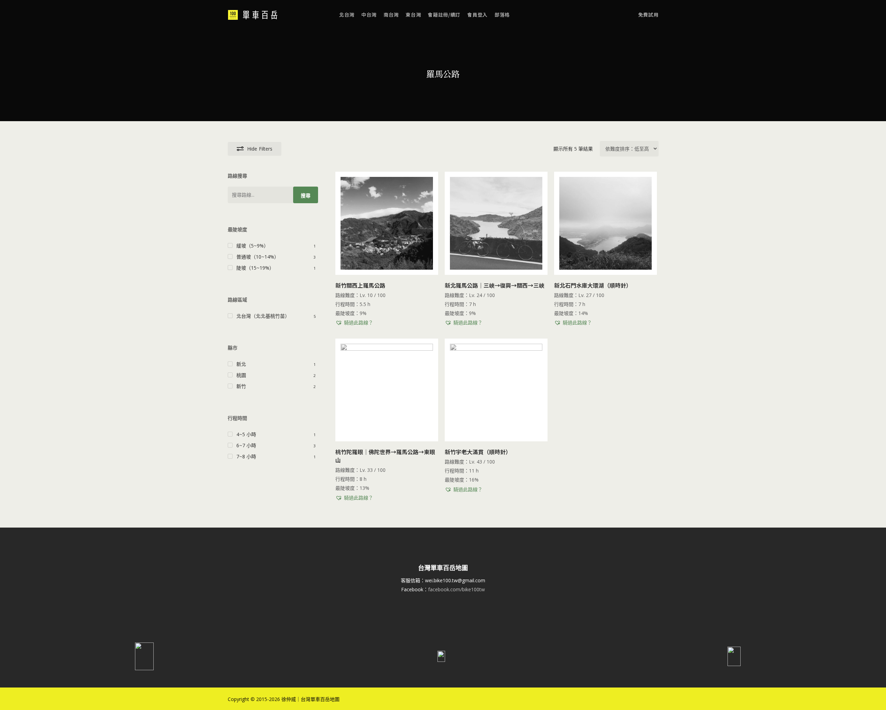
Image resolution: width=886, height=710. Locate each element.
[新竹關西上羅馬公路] (386, 223)
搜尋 (305, 195)
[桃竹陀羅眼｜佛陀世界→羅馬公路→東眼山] (386, 390)
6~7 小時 (246, 445)
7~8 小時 (246, 456)
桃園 (241, 375)
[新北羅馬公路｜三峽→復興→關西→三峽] (496, 223)
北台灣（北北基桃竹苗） (263, 316)
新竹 (241, 386)
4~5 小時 (246, 434)
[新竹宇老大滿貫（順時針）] (496, 390)
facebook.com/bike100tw (456, 589)
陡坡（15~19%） (255, 267)
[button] (354, 322)
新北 (241, 364)
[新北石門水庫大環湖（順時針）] (605, 223)
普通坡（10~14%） (257, 256)
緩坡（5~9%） (252, 245)
